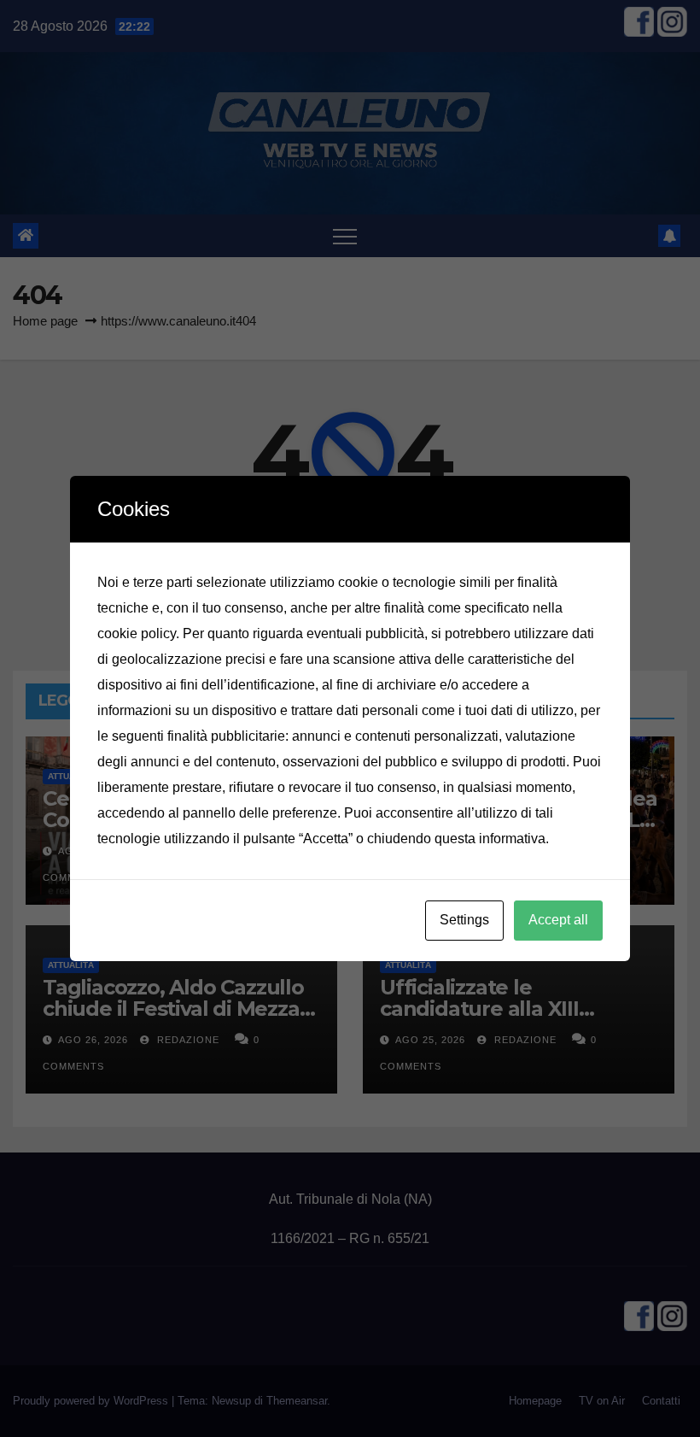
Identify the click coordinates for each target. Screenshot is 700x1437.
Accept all (558, 919)
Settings (464, 919)
